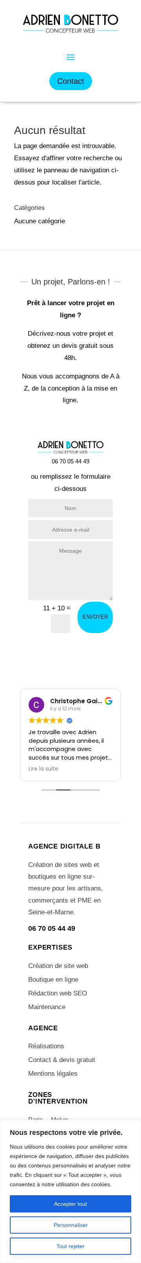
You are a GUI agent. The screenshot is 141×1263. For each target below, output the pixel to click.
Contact (70, 81)
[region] (70, 1191)
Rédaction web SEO (57, 993)
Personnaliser (71, 1225)
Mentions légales (53, 1073)
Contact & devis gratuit (61, 1060)
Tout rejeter (70, 1246)
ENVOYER (95, 617)
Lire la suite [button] (43, 769)
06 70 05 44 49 (51, 928)
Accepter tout (70, 1204)
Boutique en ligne (53, 979)
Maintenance (46, 1007)
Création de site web (58, 966)
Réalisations (46, 1046)
